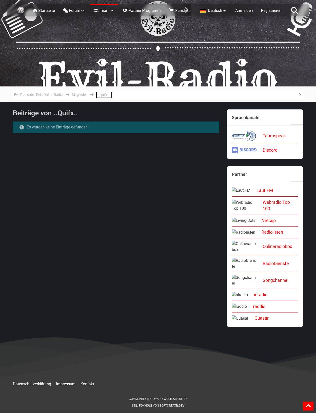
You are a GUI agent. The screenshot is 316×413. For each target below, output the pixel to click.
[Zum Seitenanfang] (308, 406)
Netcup (268, 220)
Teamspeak (274, 135)
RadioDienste (276, 263)
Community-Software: (158, 399)
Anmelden (244, 10)
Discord (270, 150)
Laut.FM (265, 190)
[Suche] (294, 10)
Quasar (262, 318)
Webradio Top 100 (276, 205)
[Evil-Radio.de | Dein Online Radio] (20, 10)
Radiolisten (272, 232)
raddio (259, 306)
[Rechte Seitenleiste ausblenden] (300, 95)
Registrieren (271, 10)
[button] (213, 10)
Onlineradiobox (277, 246)
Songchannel (275, 280)
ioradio (260, 294)
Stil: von (158, 405)
